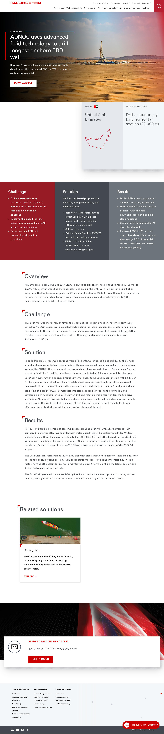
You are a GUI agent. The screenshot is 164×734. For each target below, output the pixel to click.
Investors (145, 3)
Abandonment (115, 8)
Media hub (126, 3)
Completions (89, 8)
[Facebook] (27, 730)
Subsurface (59, 8)
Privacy (143, 730)
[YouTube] (17, 730)
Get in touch (40, 659)
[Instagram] (22, 730)
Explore (29, 577)
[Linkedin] (12, 730)
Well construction (73, 8)
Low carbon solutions (100, 3)
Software (147, 8)
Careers (135, 3)
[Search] (159, 6)
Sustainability (115, 3)
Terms (151, 730)
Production (102, 8)
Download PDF (23, 83)
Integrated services (132, 8)
